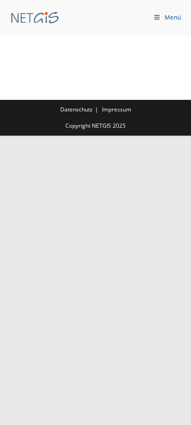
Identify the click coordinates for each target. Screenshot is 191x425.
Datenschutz (76, 109)
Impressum (116, 109)
